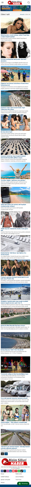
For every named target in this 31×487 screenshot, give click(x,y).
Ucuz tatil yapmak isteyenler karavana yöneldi (14, 398)
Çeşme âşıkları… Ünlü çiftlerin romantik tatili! (14, 422)
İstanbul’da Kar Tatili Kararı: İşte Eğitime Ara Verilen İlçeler (13, 253)
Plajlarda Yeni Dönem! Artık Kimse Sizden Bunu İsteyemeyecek (15, 84)
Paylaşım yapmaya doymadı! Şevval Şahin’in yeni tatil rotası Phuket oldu (15, 278)
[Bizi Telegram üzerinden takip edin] (24, 471)
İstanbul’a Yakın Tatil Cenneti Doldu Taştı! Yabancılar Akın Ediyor (13, 108)
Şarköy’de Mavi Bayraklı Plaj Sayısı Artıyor (13, 325)
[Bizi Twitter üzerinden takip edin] (5, 471)
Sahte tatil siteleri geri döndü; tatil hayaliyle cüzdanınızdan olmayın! (13, 205)
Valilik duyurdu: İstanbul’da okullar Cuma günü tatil (14, 229)
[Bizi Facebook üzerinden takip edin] (2, 471)
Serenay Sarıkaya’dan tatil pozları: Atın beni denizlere (13, 60)
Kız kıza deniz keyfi (6, 132)
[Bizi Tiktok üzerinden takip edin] (22, 471)
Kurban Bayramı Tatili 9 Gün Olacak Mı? (12, 350)
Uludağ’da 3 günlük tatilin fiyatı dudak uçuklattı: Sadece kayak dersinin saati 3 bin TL (14, 302)
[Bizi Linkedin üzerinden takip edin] (10, 471)
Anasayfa (22, 14)
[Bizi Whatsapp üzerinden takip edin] (19, 471)
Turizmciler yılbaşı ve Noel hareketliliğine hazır (14, 374)
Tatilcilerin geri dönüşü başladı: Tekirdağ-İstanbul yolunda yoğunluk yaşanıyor (15, 447)
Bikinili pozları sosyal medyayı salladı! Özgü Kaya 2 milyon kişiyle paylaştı (15, 35)
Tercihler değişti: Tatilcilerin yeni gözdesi (13, 180)
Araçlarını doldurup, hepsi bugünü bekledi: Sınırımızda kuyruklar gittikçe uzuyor (13, 156)
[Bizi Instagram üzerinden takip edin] (7, 471)
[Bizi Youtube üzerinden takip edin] (13, 471)
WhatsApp (25, 483)
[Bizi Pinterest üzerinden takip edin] (16, 471)
